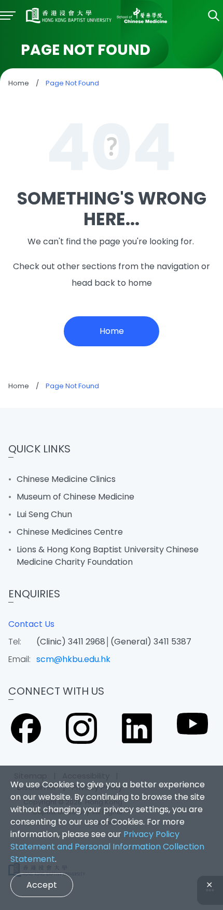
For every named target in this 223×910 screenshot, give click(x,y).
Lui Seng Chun (44, 514)
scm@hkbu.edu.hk (73, 659)
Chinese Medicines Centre (70, 532)
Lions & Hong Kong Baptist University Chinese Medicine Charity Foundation (108, 556)
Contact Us (31, 624)
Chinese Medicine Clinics (66, 479)
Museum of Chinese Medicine (75, 497)
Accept (41, 885)
